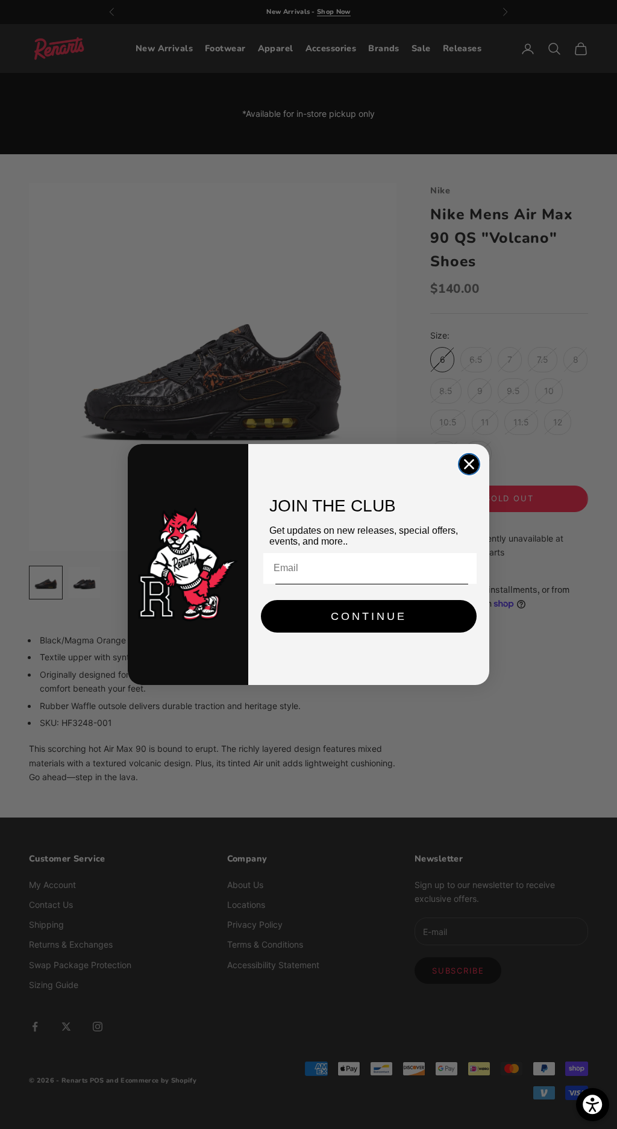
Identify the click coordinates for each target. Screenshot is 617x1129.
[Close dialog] (469, 464)
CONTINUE (369, 616)
